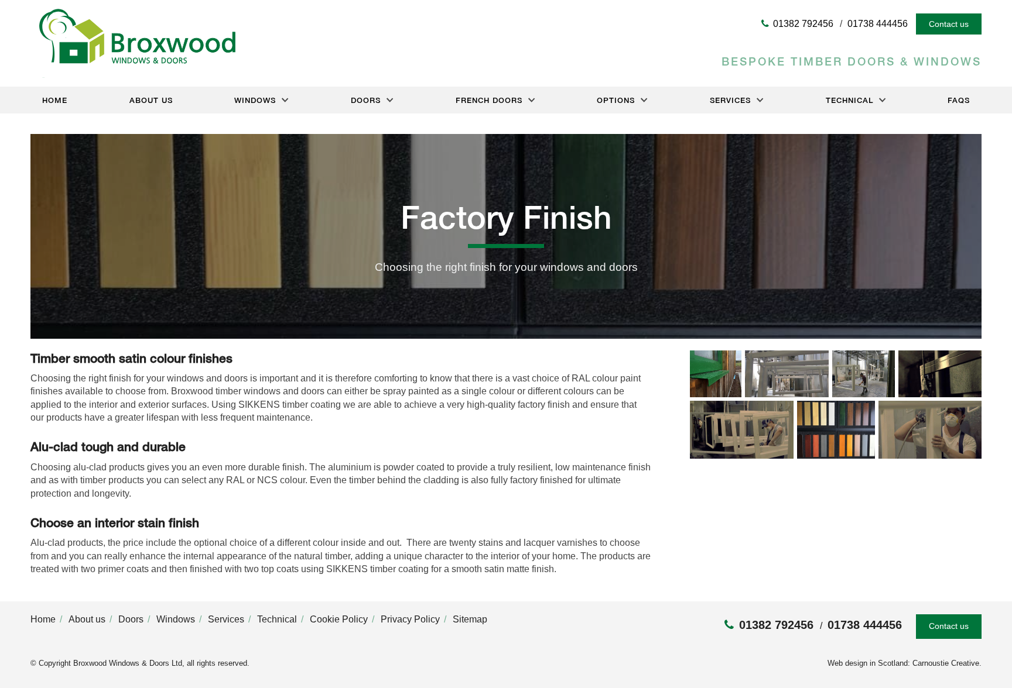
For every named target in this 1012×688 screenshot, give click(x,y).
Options (616, 100)
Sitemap (470, 619)
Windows (255, 100)
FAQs (959, 100)
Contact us (949, 24)
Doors (366, 100)
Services (730, 100)
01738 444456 (877, 24)
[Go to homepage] (132, 75)
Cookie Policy (339, 619)
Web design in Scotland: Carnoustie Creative (903, 663)
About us (151, 100)
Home (54, 100)
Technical (849, 100)
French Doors (489, 100)
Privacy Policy (410, 619)
